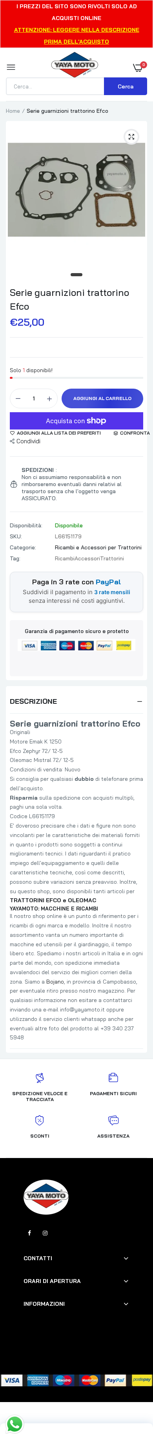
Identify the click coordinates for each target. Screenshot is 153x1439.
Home (13, 110)
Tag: (15, 558)
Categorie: (23, 547)
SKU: (16, 536)
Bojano (55, 981)
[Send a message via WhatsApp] (15, 1424)
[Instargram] (45, 1233)
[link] (131, 1390)
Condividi (28, 441)
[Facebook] (29, 1233)
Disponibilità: (26, 525)
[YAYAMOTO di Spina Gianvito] (74, 67)
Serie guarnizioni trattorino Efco (69, 299)
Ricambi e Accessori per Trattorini (98, 547)
